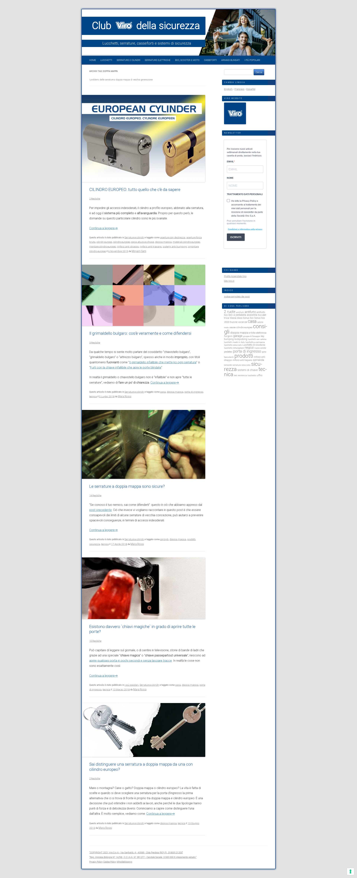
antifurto (250, 312)
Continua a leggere (103, 228)
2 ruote (229, 312)
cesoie (232, 327)
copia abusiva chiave (142, 242)
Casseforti (210, 60)
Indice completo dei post (237, 296)
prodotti (191, 539)
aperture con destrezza (172, 237)
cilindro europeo (121, 242)
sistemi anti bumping (175, 246)
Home (92, 60)
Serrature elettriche (158, 60)
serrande (228, 365)
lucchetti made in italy (234, 342)
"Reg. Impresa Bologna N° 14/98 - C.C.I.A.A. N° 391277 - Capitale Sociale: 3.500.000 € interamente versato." (143, 857)
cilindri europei (104, 242)
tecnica (93, 396)
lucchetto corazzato (233, 345)
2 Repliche (94, 198)
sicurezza (94, 544)
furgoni (228, 336)
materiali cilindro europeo (186, 242)
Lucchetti (106, 60)
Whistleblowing (124, 861)
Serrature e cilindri (128, 60)
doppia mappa (163, 242)
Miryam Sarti (139, 251)
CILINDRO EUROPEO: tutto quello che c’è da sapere (134, 189)
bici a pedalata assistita (243, 315)
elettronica (261, 332)
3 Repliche (94, 342)
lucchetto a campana (255, 342)
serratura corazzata (241, 365)
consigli (164, 539)
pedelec (228, 351)
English (228, 89)
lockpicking (240, 338)
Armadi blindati (230, 60)
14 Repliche (95, 495)
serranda (258, 360)
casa (163, 391)
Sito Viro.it (229, 281)
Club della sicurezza (146, 25)
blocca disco (236, 318)
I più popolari (252, 60)
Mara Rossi (124, 396)
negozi (249, 347)
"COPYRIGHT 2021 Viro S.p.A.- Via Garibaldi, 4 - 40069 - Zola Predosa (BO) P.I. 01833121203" (136, 852)
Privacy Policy (96, 861)
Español (250, 89)
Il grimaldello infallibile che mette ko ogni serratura (162, 362)
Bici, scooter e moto (187, 60)
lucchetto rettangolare (234, 348)
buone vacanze (238, 321)
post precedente (100, 510)
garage (237, 336)
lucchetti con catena (257, 339)
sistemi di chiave (247, 370)
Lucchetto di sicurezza (253, 344)
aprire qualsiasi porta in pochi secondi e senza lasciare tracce (130, 660)
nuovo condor (260, 348)
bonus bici (248, 318)
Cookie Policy (109, 861)
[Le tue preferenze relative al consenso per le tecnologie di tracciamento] (350, 871)
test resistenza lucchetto (245, 375)
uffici (259, 375)
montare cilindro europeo (102, 246)
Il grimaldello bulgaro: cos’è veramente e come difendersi (140, 333)
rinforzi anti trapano (151, 246)
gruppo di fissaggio (251, 336)
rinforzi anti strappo (128, 246)
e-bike (252, 332)
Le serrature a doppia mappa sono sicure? (127, 486)
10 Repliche (95, 641)
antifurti (240, 312)
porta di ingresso (193, 391)
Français (239, 89)
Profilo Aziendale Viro (235, 276)
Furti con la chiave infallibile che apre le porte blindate (125, 367)
